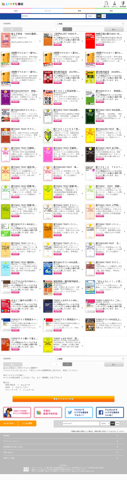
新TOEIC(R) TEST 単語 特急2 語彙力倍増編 (77, 167)
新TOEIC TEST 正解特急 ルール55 (71, 148)
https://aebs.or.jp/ (87, 471)
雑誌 (111, 11)
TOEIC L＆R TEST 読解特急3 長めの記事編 (76, 338)
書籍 (79, 11)
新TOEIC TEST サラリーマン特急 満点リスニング (36, 129)
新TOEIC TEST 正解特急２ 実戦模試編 (31, 148)
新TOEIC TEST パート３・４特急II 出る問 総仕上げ (80, 243)
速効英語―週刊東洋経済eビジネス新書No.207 (76, 281)
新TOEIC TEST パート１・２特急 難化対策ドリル (79, 224)
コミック (48, 11)
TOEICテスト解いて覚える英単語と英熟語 (32, 338)
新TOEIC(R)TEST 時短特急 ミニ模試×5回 (33, 91)
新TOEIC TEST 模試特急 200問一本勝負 (32, 262)
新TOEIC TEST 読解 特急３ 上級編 (71, 186)
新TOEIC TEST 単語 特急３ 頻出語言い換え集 (35, 167)
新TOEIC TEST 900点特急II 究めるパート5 (74, 110)
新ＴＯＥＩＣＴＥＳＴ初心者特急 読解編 (74, 129)
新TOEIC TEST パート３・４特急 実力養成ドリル (37, 243)
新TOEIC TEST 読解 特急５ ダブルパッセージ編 (36, 186)
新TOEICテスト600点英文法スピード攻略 (74, 262)
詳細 (103, 16)
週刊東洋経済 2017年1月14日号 (70, 72)
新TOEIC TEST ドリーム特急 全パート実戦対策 (78, 205)
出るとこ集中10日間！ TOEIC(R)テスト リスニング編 (38, 300)
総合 (16, 11)
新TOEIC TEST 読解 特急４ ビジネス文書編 (34, 205)
